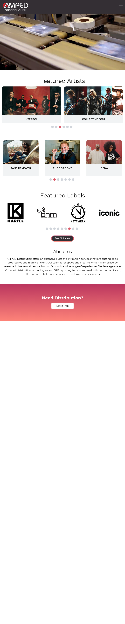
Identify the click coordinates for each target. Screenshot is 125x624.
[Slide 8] (73, 229)
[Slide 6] (71, 127)
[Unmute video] (119, 67)
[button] (121, 7)
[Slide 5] (67, 127)
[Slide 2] (56, 127)
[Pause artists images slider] (62, 156)
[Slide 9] (77, 229)
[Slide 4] (63, 127)
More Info (62, 305)
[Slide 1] (52, 127)
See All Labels (62, 238)
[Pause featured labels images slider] (62, 211)
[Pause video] (5, 67)
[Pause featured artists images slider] (62, 101)
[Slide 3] (60, 127)
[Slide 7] (73, 179)
